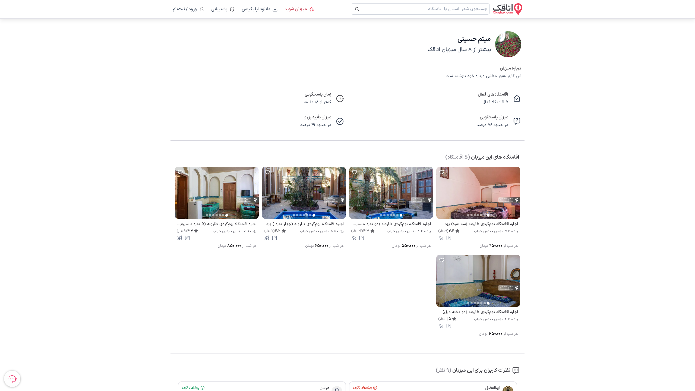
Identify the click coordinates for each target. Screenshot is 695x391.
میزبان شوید (296, 9)
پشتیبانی (221, 9)
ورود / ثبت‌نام (185, 9)
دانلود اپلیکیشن (256, 9)
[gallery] (440, 195)
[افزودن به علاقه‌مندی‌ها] (441, 172)
